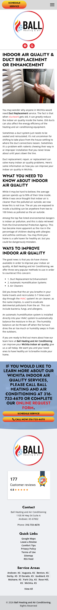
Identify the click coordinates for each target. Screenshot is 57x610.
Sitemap (28, 555)
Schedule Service (14, 4)
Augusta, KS (28, 572)
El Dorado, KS (26, 576)
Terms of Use (29, 552)
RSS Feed (28, 558)
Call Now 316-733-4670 (30, 419)
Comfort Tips (29, 545)
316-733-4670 (32, 524)
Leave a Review (28, 541)
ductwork (14, 116)
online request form (33, 405)
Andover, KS (13, 572)
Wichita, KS (31, 583)
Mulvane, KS (14, 579)
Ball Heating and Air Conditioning (32, 602)
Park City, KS (30, 579)
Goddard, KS (42, 576)
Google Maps (29, 538)
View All (28, 588)
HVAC (23, 298)
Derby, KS (12, 576)
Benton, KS (43, 572)
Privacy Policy (28, 548)
